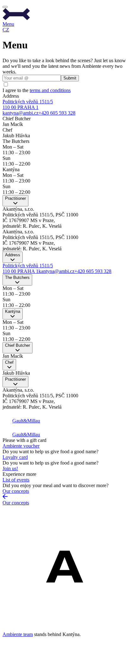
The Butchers (17, 277)
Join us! (10, 468)
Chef (9, 362)
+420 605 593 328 (56, 113)
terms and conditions (50, 90)
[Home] (65, 14)
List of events (16, 479)
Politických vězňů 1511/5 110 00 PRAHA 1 (28, 104)
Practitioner (15, 198)
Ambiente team (18, 634)
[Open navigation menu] (5, 7)
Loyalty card (15, 457)
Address (12, 255)
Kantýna (12, 311)
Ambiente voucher (21, 446)
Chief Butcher (17, 345)
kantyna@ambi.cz (20, 113)
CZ (6, 29)
